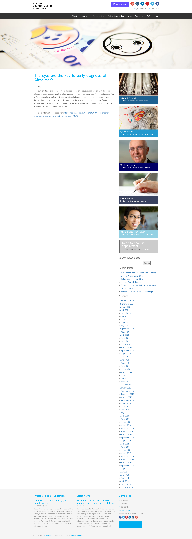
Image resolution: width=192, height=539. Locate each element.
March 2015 (125, 447)
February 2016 (126, 422)
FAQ (148, 16)
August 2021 (125, 322)
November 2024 (127, 300)
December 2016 (127, 391)
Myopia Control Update (131, 282)
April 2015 (124, 443)
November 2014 (127, 459)
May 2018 (124, 363)
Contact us (155, 8)
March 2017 (125, 381)
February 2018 (126, 369)
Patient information (116, 16)
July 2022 (124, 319)
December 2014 (127, 456)
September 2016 (127, 400)
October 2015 (126, 434)
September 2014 (127, 465)
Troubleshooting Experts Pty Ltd (78, 535)
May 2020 (124, 332)
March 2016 (125, 419)
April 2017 (124, 378)
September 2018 (127, 350)
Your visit (85, 16)
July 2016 (124, 406)
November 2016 (127, 394)
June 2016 (124, 409)
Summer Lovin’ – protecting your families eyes (50, 501)
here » (146, 249)
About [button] (74, 16)
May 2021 (124, 325)
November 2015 (127, 431)
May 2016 (124, 412)
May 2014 (124, 478)
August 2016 (125, 403)
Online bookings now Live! (132, 279)
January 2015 (125, 453)
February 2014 (126, 487)
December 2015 (127, 428)
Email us (124, 503)
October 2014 (126, 462)
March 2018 (125, 366)
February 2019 (126, 344)
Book (121, 4)
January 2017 (125, 388)
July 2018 (124, 356)
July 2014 (124, 471)
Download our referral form (130, 525)
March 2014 (125, 484)
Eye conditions (98, 16)
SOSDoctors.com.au (48, 535)
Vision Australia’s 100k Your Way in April (137, 291)
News (129, 16)
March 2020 (125, 338)
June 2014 (124, 475)
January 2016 (125, 425)
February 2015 (126, 450)
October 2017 (126, 372)
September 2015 (127, 437)
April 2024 (124, 310)
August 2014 (125, 468)
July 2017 (124, 375)
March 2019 (125, 341)
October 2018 (126, 347)
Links (155, 16)
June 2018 (124, 360)
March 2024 (125, 313)
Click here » (124, 101)
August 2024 (125, 307)
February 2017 (126, 384)
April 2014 (124, 481)
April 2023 (124, 316)
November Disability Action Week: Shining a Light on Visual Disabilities (95, 501)
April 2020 (124, 335)
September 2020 (127, 328)
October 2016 (126, 397)
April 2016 (124, 415)
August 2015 (125, 440)
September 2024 (127, 304)
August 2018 (125, 353)
